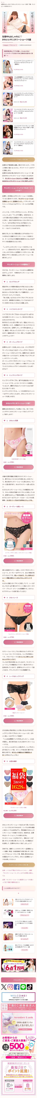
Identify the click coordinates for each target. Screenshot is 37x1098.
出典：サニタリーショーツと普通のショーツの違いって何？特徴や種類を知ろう (17, 881)
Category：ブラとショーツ (10, 45)
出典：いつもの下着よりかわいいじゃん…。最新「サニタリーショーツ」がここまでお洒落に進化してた (17, 873)
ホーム (2, 2)
